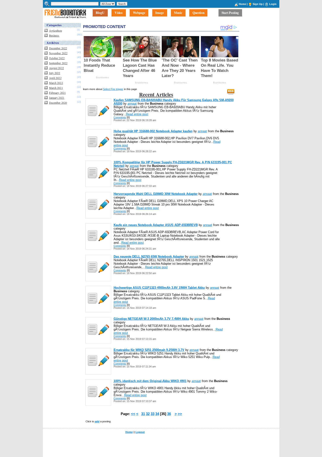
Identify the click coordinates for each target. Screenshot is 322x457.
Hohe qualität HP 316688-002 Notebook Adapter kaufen (153, 131)
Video (119, 13)
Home (242, 4)
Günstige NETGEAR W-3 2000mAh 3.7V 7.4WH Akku (151, 319)
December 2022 (58, 48)
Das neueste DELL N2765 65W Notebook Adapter (149, 256)
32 (148, 414)
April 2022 (55, 78)
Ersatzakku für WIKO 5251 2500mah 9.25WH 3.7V (149, 350)
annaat (132, 103)
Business (54, 35)
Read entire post (137, 114)
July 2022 (54, 73)
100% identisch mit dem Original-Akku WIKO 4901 (150, 381)
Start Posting (230, 13)
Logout (140, 432)
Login (273, 4)
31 (143, 414)
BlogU (100, 13)
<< (133, 414)
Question (198, 13)
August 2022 (56, 68)
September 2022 (58, 63)
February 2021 (57, 93)
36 (169, 414)
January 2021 (56, 97)
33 (152, 414)
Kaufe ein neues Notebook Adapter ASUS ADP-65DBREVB (156, 225)
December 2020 (58, 102)
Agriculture (55, 30)
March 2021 (56, 88)
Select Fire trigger (113, 89)
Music (178, 13)
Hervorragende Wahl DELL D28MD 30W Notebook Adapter (156, 194)
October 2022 (57, 58)
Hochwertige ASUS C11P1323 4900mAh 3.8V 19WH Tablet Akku (159, 287)
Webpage (139, 13)
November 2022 (58, 53)
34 (157, 414)
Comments (120, 117)
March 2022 (56, 83)
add (97, 421)
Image (159, 13)
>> (180, 414)
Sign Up (258, 4)
